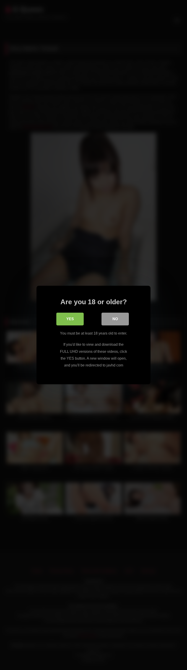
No (115, 319)
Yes (70, 319)
